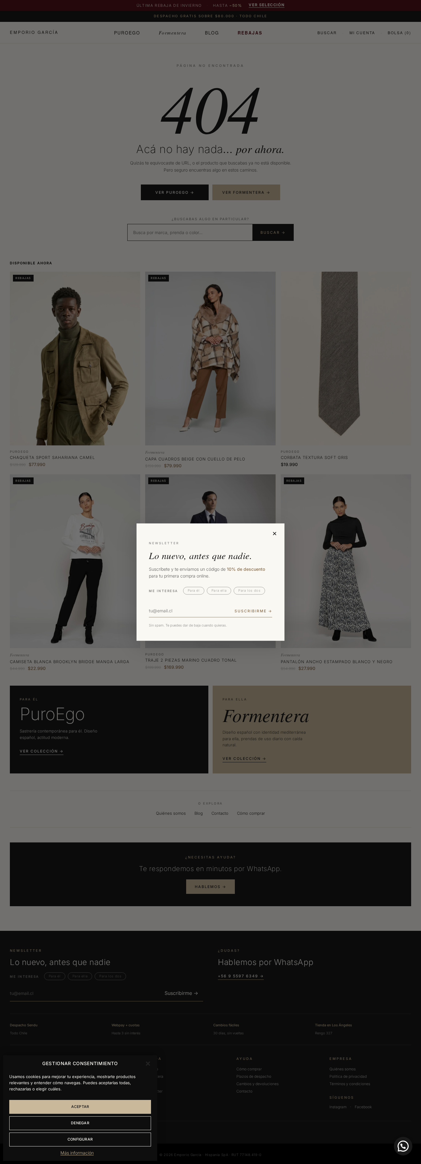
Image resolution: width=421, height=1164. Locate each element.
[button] (148, 1064)
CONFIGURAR (80, 1139)
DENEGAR (80, 1123)
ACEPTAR (80, 1106)
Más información (77, 1152)
